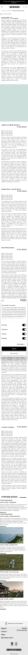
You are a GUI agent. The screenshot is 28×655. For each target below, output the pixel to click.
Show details (20, 344)
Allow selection (14, 353)
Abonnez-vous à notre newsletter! (15, 623)
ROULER (9, 10)
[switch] (24, 329)
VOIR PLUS (3, 512)
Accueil (3, 10)
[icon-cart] (26, 7)
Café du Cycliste (15, 653)
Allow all (14, 348)
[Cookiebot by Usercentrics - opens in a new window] (20, 300)
